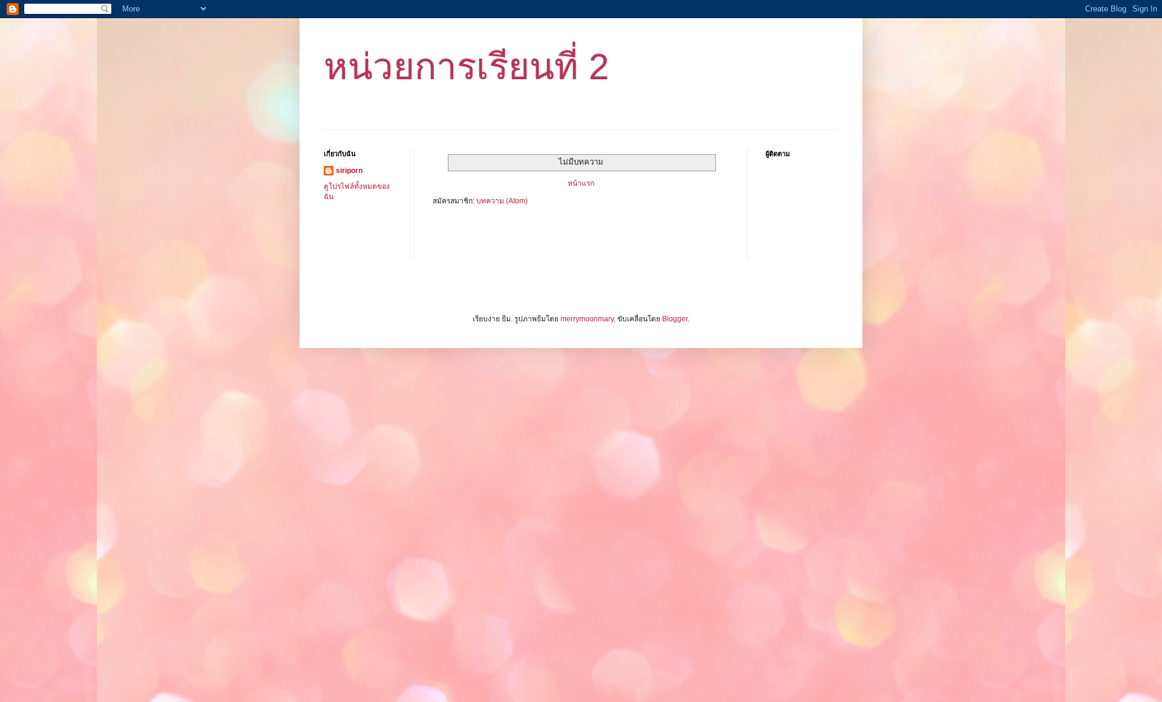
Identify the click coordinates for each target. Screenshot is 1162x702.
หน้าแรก (581, 183)
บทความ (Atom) (502, 201)
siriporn (349, 170)
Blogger (675, 319)
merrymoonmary (587, 319)
